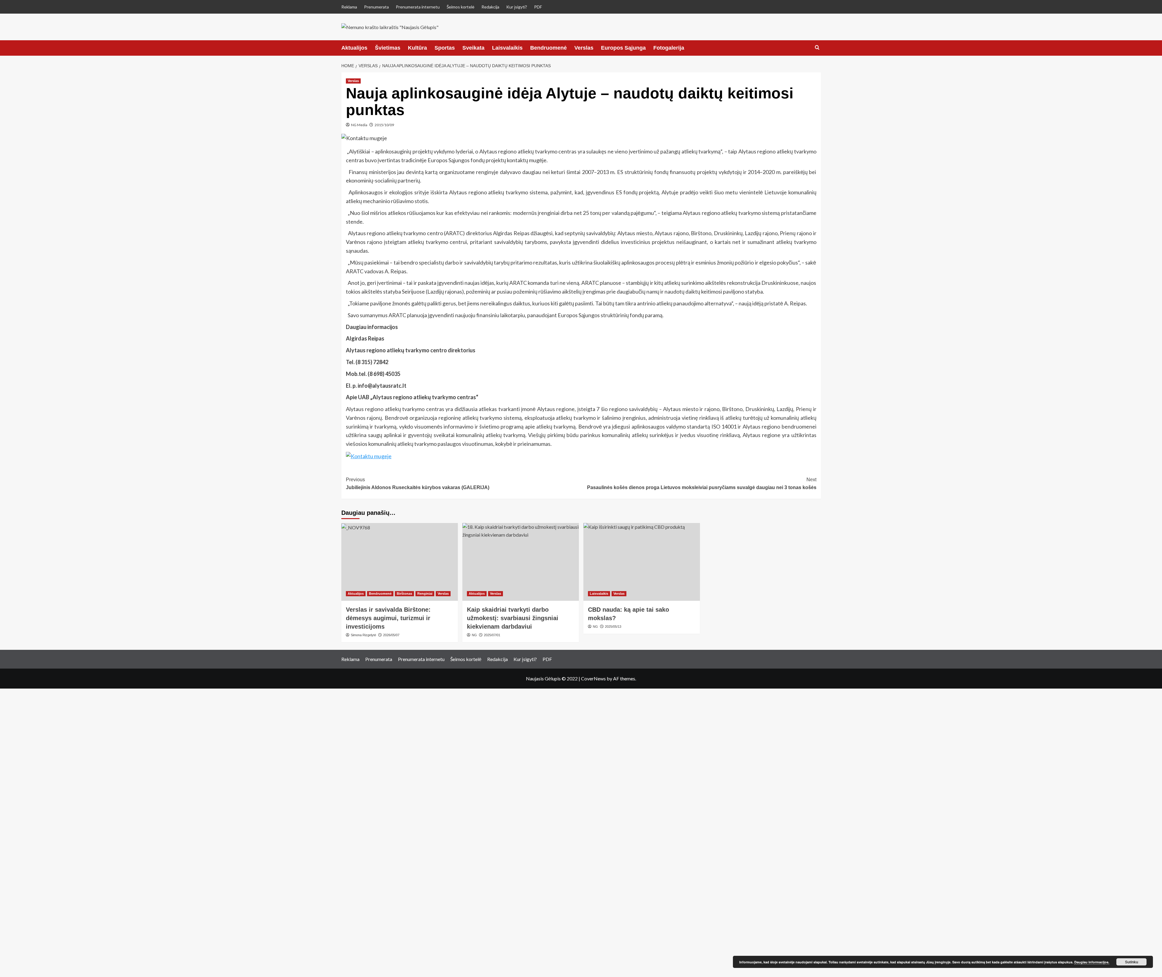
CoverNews (593, 678)
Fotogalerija (668, 48)
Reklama (349, 6)
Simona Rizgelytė (363, 635)
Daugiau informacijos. (1091, 962)
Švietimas (387, 48)
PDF (538, 6)
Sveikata (473, 48)
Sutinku (1131, 962)
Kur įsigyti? (516, 6)
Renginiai (424, 593)
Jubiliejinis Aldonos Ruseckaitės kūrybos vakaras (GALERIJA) (417, 483)
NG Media (359, 125)
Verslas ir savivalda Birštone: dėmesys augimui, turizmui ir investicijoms (388, 618)
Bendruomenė (548, 48)
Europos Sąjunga (623, 48)
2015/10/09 (384, 125)
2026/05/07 (391, 635)
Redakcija (490, 6)
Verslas (583, 48)
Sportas (445, 48)
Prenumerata (376, 6)
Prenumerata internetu (418, 6)
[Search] (817, 47)
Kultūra (417, 48)
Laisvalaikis (507, 48)
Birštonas (404, 593)
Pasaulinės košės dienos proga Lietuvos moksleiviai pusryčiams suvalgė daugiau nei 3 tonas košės (701, 483)
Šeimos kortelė (460, 6)
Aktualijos (354, 48)
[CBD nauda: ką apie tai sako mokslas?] (641, 562)
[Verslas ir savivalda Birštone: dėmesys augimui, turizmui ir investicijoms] (399, 562)
